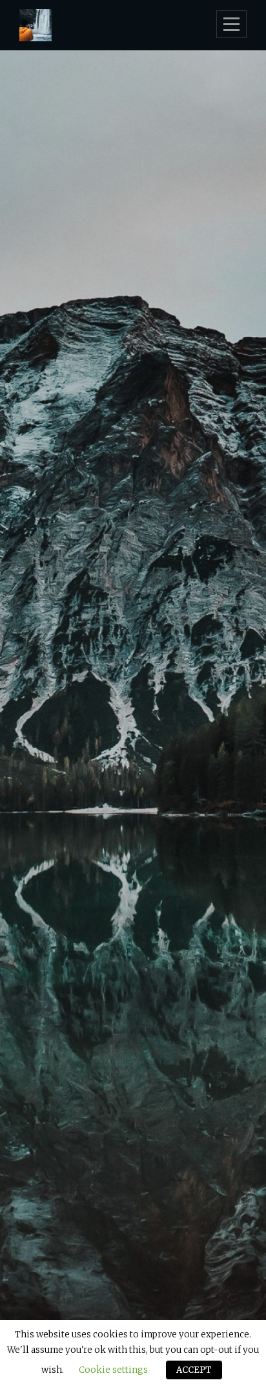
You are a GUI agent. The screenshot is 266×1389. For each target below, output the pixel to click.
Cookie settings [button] (113, 1369)
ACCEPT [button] (194, 1369)
